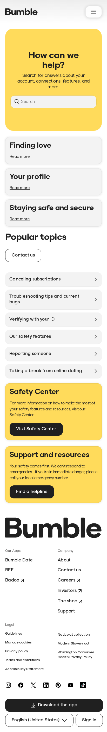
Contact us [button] (23, 255)
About (64, 560)
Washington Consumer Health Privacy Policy (76, 655)
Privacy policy (16, 651)
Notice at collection (74, 634)
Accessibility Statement (24, 669)
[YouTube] (71, 685)
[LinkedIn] (46, 685)
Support (66, 611)
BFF (9, 570)
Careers (66, 580)
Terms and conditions (22, 660)
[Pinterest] (58, 685)
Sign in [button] (89, 720)
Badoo (12, 580)
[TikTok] (83, 685)
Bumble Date (19, 560)
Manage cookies (18, 642)
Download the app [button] (57, 705)
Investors (67, 591)
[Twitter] (33, 685)
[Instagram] (8, 685)
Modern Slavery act (74, 643)
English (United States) (35, 720)
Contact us (69, 570)
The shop (67, 601)
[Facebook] (21, 685)
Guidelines (13, 633)
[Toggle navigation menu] (93, 12)
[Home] (21, 11)
